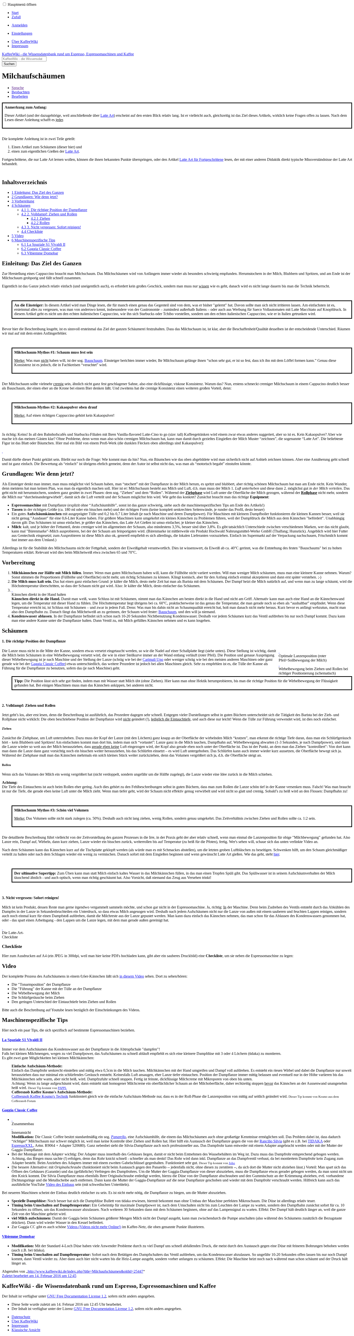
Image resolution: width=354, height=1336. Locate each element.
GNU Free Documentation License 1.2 (76, 1296)
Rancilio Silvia (271, 1141)
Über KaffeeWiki (25, 1321)
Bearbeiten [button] (20, 96)
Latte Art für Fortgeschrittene (201, 159)
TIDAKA (315, 1141)
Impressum (20, 1325)
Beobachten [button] (21, 92)
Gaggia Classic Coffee (48, 664)
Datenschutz (21, 1317)
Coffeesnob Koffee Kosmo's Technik (40, 1096)
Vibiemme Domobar (18, 1236)
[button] (4, 4)
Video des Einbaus (60, 1184)
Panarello (118, 1137)
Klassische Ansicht (26, 1330)
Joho (232, 1163)
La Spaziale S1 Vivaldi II (22, 1040)
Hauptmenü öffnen (22, 4)
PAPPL (62, 1088)
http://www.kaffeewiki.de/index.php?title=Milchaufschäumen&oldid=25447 (85, 1271)
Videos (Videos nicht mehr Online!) (94, 1227)
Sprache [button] (18, 88)
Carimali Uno (153, 659)
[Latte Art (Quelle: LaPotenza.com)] (2, 451)
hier (276, 854)
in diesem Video (131, 976)
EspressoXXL (22, 1145)
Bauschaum (93, 360)
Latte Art (107, 115)
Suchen (9, 64)
